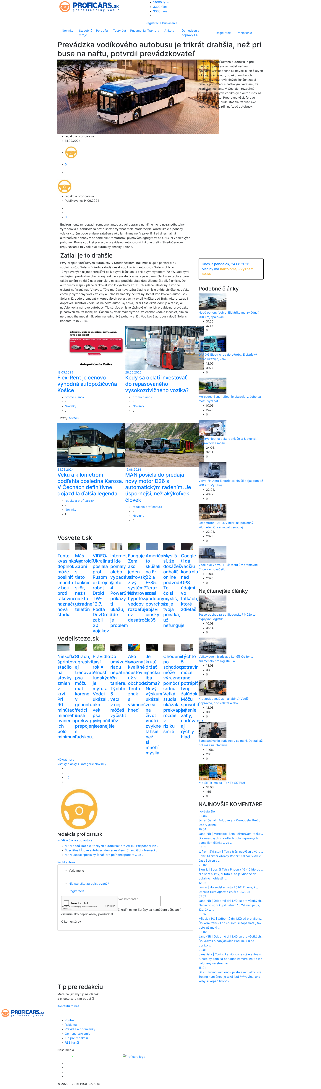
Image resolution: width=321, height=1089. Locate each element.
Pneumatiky (138, 30)
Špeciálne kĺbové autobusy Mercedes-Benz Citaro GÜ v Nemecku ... (112, 850)
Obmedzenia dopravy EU (190, 33)
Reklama (71, 1024)
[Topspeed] (81, 1056)
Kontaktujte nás (68, 1006)
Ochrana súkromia (77, 1033)
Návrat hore (65, 759)
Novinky (67, 30)
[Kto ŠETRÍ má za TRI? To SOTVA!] (212, 772)
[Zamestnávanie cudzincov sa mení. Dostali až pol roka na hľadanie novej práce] (212, 730)
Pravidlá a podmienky (80, 1029)
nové (202, 811)
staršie (210, 811)
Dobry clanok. (208, 825)
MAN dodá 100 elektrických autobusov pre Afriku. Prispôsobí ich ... (112, 846)
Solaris (74, 418)
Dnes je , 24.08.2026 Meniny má (227, 269)
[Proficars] (134, 1056)
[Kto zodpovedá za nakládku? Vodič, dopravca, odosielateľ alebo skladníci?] (212, 688)
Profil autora (66, 862)
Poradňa (102, 30)
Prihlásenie (169, 23)
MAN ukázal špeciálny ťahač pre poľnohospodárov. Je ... (104, 855)
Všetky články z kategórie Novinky (81, 764)
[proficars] (90, 6)
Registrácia (153, 23)
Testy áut (119, 30)
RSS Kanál (72, 1042)
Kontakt (70, 1020)
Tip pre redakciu (76, 1038)
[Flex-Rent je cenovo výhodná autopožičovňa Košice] (96, 348)
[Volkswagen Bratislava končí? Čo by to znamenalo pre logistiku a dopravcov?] (212, 646)
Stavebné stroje (85, 33)
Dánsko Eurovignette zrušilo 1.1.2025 (224, 892)
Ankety (169, 30)
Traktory (153, 30)
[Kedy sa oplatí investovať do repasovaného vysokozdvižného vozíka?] (164, 348)
